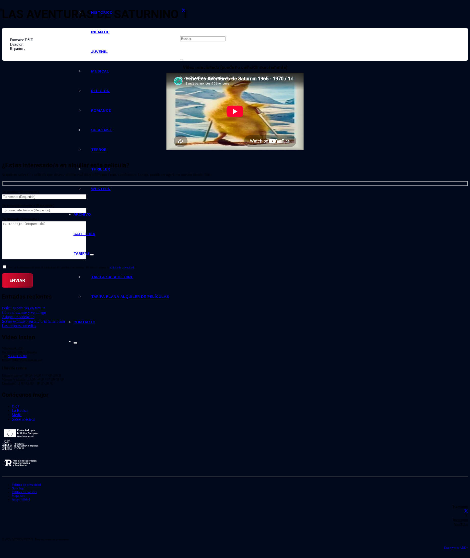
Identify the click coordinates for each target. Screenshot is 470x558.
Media (17, 415)
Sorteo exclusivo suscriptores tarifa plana (33, 321)
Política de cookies (24, 492)
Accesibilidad (21, 499)
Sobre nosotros (23, 419)
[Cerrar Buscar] (182, 59)
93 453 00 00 (17, 356)
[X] (184, 11)
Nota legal (18, 488)
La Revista (20, 410)
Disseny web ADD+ (456, 547)
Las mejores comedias (19, 326)
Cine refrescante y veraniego (24, 312)
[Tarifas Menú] (92, 254)
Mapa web (18, 495)
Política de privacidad (26, 484)
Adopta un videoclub (18, 317)
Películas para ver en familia (23, 308)
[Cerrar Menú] (75, 343)
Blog (15, 406)
